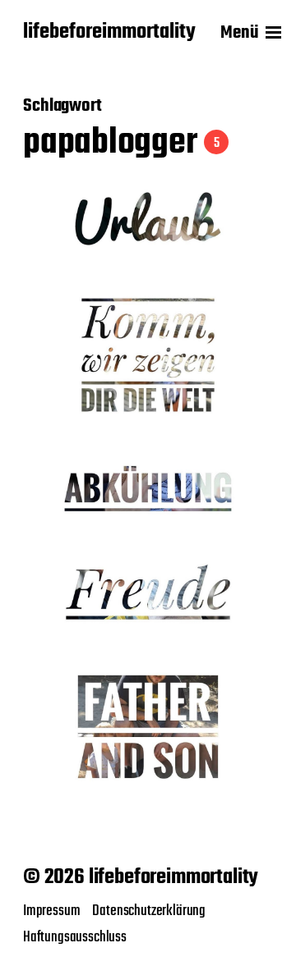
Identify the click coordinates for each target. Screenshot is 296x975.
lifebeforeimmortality (109, 33)
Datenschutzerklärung (149, 911)
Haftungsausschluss (75, 937)
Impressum (51, 911)
